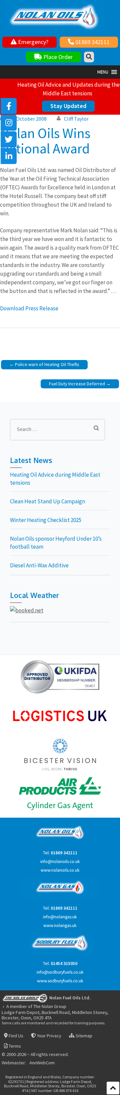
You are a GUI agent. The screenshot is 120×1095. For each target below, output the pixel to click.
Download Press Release (29, 308)
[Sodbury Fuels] (60, 953)
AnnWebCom (42, 1063)
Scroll (113, 1088)
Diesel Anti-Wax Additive (39, 565)
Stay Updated (68, 106)
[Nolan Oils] (60, 842)
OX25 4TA (42, 1018)
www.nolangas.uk (60, 925)
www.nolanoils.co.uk (60, 870)
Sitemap (83, 1036)
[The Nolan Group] (25, 998)
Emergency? (32, 42)
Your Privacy (48, 1036)
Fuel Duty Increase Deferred (77, 384)
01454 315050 (64, 963)
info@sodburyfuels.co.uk (60, 972)
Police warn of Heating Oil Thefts (47, 364)
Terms (14, 1046)
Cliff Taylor (76, 118)
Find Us (15, 1036)
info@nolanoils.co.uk (60, 861)
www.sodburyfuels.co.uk (60, 981)
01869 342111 (92, 42)
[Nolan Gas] (60, 898)
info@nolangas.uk (60, 917)
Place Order (57, 57)
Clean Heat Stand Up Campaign (47, 501)
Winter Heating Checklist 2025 (45, 520)
